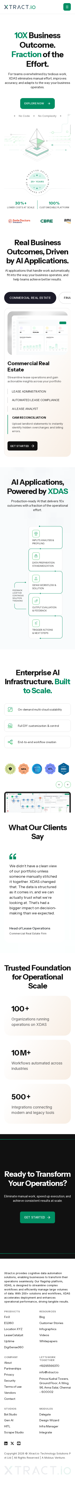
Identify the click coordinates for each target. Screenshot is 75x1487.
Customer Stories (51, 1323)
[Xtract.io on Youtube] (18, 1442)
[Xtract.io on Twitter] (12, 1443)
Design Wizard (49, 1420)
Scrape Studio (14, 1432)
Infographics (47, 1329)
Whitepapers (48, 1341)
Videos (44, 1335)
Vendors (10, 1393)
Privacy (9, 1374)
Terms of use (13, 1387)
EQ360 (9, 1323)
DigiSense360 (14, 1347)
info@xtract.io (49, 1372)
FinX (7, 1317)
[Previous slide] (58, 784)
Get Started (19, 446)
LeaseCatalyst (13, 1335)
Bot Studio (10, 1414)
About (8, 1362)
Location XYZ (13, 1329)
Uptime (9, 1341)
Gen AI (8, 1420)
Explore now (34, 103)
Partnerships (12, 1368)
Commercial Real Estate (30, 298)
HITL (7, 1426)
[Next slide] (67, 784)
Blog (42, 1317)
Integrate (45, 1432)
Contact (9, 1399)
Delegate (45, 1414)
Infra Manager (48, 1426)
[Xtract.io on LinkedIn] (6, 1444)
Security (9, 1380)
